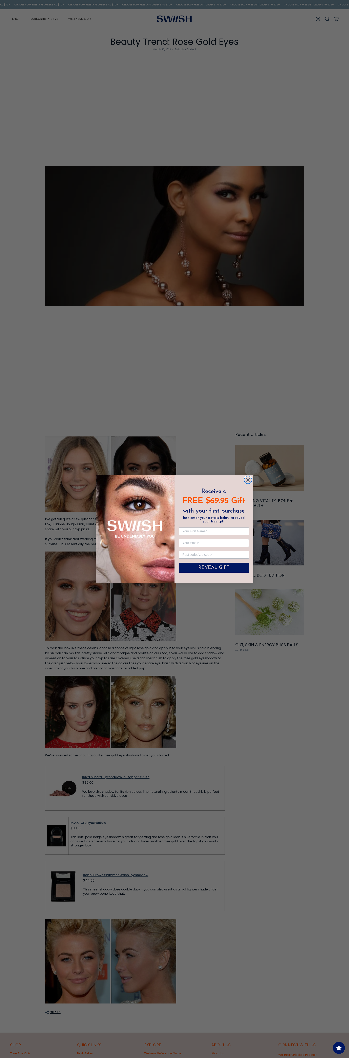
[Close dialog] (248, 480)
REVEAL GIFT (213, 567)
